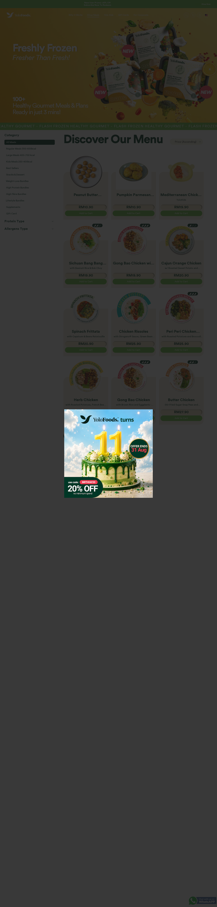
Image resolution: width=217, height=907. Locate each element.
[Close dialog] (149, 411)
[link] (108, 453)
